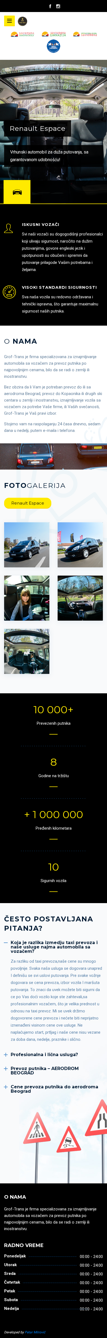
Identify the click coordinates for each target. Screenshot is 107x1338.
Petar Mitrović (35, 1332)
